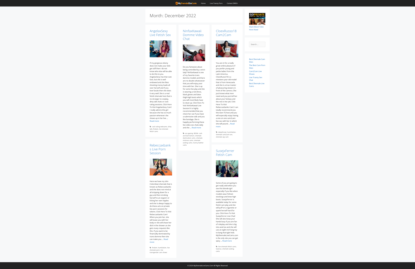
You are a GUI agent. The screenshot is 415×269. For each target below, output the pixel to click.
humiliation (231, 132)
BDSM (196, 133)
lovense (218, 249)
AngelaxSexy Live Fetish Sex (160, 33)
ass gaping (189, 133)
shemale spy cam (222, 137)
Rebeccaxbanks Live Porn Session (160, 149)
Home (203, 3)
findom (155, 129)
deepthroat (222, 132)
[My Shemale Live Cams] (186, 3)
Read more (154, 121)
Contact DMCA (232, 3)
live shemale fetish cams (227, 247)
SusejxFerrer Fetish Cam (225, 153)
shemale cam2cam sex (224, 134)
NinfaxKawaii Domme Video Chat (193, 35)
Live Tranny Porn (216, 3)
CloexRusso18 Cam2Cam (226, 33)
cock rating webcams (159, 127)
